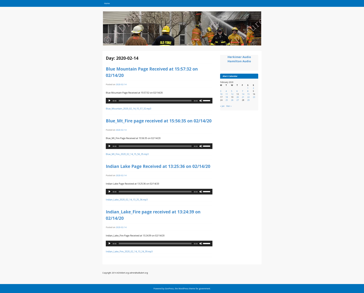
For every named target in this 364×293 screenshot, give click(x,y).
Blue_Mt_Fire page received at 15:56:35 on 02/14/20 (159, 121)
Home (107, 3)
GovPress (169, 288)
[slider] (207, 100)
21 (243, 97)
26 (232, 100)
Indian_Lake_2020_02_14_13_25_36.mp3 (127, 199)
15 (248, 94)
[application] (159, 100)
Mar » (228, 106)
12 (232, 94)
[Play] (109, 100)
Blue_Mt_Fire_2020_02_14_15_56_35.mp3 (127, 154)
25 (227, 100)
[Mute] (200, 100)
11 (227, 94)
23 (254, 97)
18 (227, 97)
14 (243, 94)
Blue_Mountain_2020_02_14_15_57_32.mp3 (128, 108)
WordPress (183, 288)
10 (221, 94)
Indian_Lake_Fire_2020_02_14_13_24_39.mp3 (129, 251)
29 (248, 100)
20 (237, 97)
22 (248, 97)
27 (237, 100)
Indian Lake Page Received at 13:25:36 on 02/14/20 (158, 166)
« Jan (222, 106)
